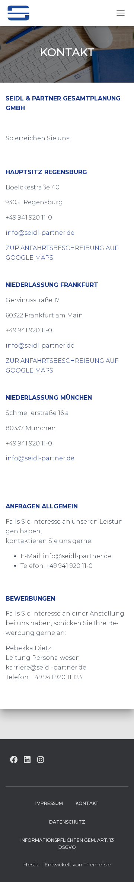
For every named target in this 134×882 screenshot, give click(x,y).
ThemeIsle (97, 864)
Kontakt (87, 803)
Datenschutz (67, 822)
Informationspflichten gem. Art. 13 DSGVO (67, 843)
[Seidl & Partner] (21, 13)
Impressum (49, 803)
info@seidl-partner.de (40, 232)
